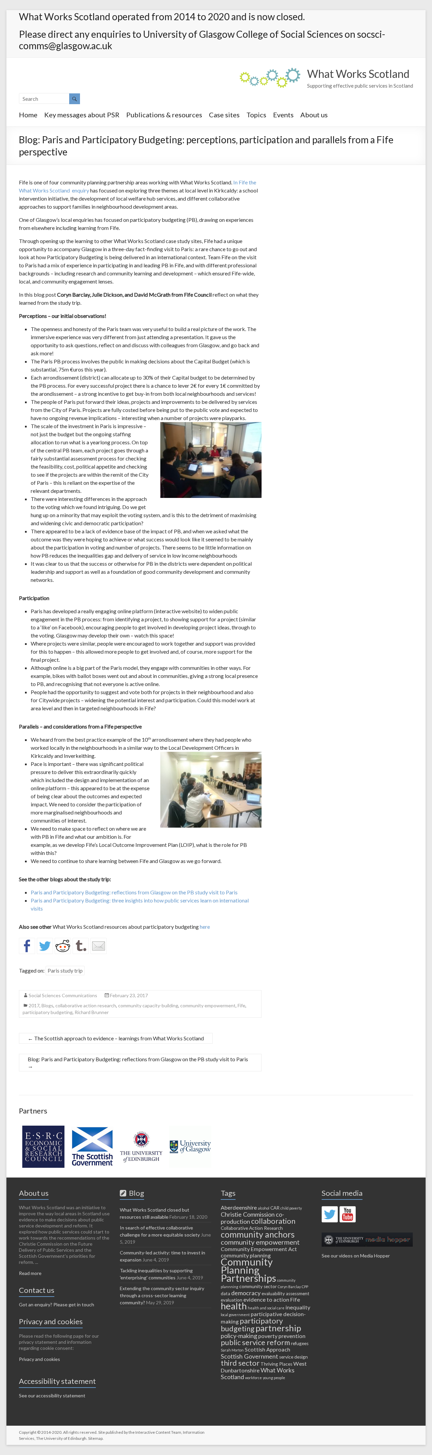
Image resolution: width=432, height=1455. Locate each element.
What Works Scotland (358, 73)
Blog (135, 1192)
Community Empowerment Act (259, 1249)
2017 (34, 1005)
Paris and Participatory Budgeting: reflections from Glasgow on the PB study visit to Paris (134, 892)
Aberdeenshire (239, 1207)
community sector (258, 1286)
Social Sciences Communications (63, 995)
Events (283, 115)
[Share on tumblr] (81, 946)
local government (235, 1314)
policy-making (239, 1335)
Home (28, 115)
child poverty (291, 1208)
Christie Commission (248, 1214)
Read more (30, 1273)
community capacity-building (148, 1005)
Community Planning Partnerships (248, 1270)
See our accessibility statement (52, 1395)
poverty (267, 1336)
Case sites (224, 115)
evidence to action (266, 1299)
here (205, 926)
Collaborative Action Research (252, 1228)
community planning (246, 1255)
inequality (298, 1307)
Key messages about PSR (81, 115)
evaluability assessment (285, 1293)
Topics (256, 115)
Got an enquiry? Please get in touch (56, 1304)
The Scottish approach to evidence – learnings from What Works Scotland (116, 1038)
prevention (291, 1336)
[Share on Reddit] (63, 946)
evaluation (231, 1300)
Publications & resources (164, 115)
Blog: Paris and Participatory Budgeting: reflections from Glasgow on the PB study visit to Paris (138, 1062)
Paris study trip (65, 970)
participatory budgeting (48, 1012)
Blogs (47, 1005)
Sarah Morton (232, 1350)
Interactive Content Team (158, 1432)
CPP (305, 1286)
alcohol (263, 1208)
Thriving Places (276, 1364)
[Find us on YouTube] (348, 1214)
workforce (253, 1377)
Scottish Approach (267, 1349)
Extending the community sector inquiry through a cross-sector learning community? (162, 1295)
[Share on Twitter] (45, 946)
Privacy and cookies (39, 1359)
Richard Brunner (92, 1012)
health (234, 1305)
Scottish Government (249, 1356)
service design (293, 1357)
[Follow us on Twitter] (330, 1214)
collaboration (273, 1220)
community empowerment (208, 1005)
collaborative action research (85, 1005)
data (225, 1293)
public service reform (255, 1342)
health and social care (266, 1308)
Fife (241, 1005)
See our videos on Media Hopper (356, 1255)
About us (314, 115)
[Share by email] (98, 946)
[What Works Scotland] (270, 71)
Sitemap (95, 1438)
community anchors (258, 1234)
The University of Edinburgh (61, 1438)
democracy (246, 1293)
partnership (278, 1328)
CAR (274, 1208)
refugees (299, 1343)
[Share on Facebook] (27, 946)
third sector (240, 1362)
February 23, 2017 (129, 995)
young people (274, 1377)
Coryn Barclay (289, 1286)
